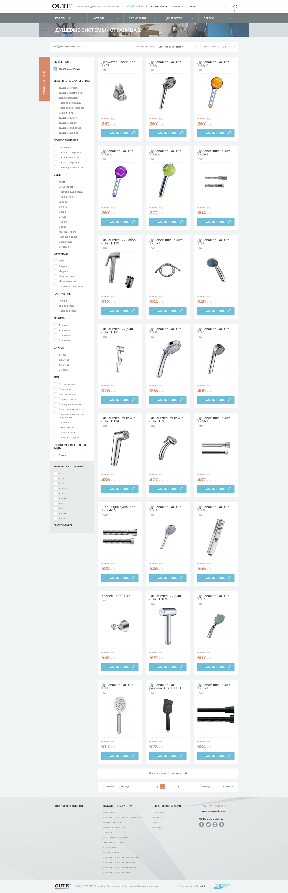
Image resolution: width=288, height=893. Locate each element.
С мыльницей (66, 427)
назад (125, 786)
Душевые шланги (68, 132)
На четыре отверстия (71, 167)
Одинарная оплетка (70, 404)
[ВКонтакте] (221, 824)
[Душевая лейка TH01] (168, 359)
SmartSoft (201, 886)
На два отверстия (69, 157)
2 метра (63, 369)
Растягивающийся (69, 437)
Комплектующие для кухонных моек (122, 817)
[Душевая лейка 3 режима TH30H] (168, 715)
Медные (63, 271)
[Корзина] (234, 6)
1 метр (62, 354)
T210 (61, 493)
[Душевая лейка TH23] (216, 359)
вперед (206, 786)
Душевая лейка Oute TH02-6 (117, 152)
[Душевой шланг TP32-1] (216, 181)
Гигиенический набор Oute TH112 (118, 241)
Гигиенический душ (70, 102)
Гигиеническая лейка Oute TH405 (166, 419)
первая (110, 786)
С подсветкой (67, 432)
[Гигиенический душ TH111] (120, 359)
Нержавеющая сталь (71, 191)
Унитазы (107, 832)
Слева (62, 455)
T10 (61, 473)
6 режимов (65, 340)
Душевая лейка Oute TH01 (165, 330)
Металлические (68, 281)
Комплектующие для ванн (117, 872)
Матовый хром (67, 231)
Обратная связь (159, 7)
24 (224, 47)
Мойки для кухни (112, 822)
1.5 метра (64, 359)
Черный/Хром (66, 196)
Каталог (98, 18)
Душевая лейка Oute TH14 (213, 597)
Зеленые (64, 246)
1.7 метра (64, 364)
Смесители (109, 812)
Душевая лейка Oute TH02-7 (165, 152)
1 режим (63, 325)
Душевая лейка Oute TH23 (213, 330)
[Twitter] (208, 824)
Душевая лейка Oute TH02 (165, 63)
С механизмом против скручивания (71, 416)
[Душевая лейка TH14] (216, 626)
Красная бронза (68, 236)
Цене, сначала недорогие (171, 47)
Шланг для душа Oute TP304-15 (118, 508)
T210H (62, 498)
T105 (61, 478)
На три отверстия (69, 162)
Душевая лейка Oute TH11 (165, 508)
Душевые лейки (68, 122)
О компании (137, 18)
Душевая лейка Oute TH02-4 (213, 63)
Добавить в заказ (117, 133)
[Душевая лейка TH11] (168, 537)
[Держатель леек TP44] (120, 92)
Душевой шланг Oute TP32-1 (214, 152)
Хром (62, 181)
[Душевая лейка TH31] (216, 537)
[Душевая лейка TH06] (216, 270)
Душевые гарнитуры (70, 127)
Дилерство (174, 18)
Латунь (63, 266)
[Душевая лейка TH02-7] (168, 181)
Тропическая (66, 305)
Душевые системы (69, 68)
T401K (62, 518)
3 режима (64, 335)
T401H (62, 513)
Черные (63, 221)
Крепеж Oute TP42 (115, 596)
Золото (63, 206)
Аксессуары (109, 847)
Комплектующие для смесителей (120, 857)
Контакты (178, 7)
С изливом (65, 389)
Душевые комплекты (71, 92)
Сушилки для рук (112, 852)
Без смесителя (67, 394)
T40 (61, 503)
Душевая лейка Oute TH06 (213, 241)
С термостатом (67, 399)
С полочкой (65, 422)
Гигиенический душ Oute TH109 (165, 597)
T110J (62, 488)
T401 (61, 508)
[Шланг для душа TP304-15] (120, 537)
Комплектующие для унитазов (119, 867)
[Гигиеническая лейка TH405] (168, 448)
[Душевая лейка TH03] (120, 715)
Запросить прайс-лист (213, 811)
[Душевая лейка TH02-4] (216, 92)
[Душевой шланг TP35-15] (216, 715)
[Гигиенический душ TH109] (168, 626)
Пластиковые (66, 276)
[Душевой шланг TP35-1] (168, 270)
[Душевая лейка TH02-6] (120, 181)
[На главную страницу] (62, 7)
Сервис (209, 18)
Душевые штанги (68, 117)
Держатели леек (68, 97)
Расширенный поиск (44, 82)
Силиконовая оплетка (71, 409)
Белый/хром (66, 186)
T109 (61, 483)
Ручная (63, 300)
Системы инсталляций (115, 837)
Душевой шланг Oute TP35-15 (214, 686)
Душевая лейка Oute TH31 (213, 508)
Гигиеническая (67, 310)
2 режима (64, 330)
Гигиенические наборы (72, 107)
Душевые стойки (68, 87)
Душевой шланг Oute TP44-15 (214, 419)
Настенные (65, 147)
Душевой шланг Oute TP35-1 (166, 241)
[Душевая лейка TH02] (168, 92)
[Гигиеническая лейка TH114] (120, 448)
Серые (62, 211)
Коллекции (63, 18)
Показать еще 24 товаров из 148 (168, 773)
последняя (224, 786)
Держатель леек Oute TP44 (118, 63)
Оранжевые (65, 241)
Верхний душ (66, 112)
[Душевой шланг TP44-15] (216, 448)
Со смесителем (67, 384)
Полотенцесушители (114, 827)
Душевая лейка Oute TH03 (117, 686)
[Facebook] (201, 824)
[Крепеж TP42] (120, 626)
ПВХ (61, 261)
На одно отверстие (70, 152)
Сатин (62, 226)
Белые (62, 216)
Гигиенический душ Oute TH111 (117, 330)
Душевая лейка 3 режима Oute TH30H (165, 686)
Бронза (63, 201)
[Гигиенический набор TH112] (120, 270)
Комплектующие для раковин (119, 862)
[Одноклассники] (215, 824)
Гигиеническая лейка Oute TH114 (118, 419)
